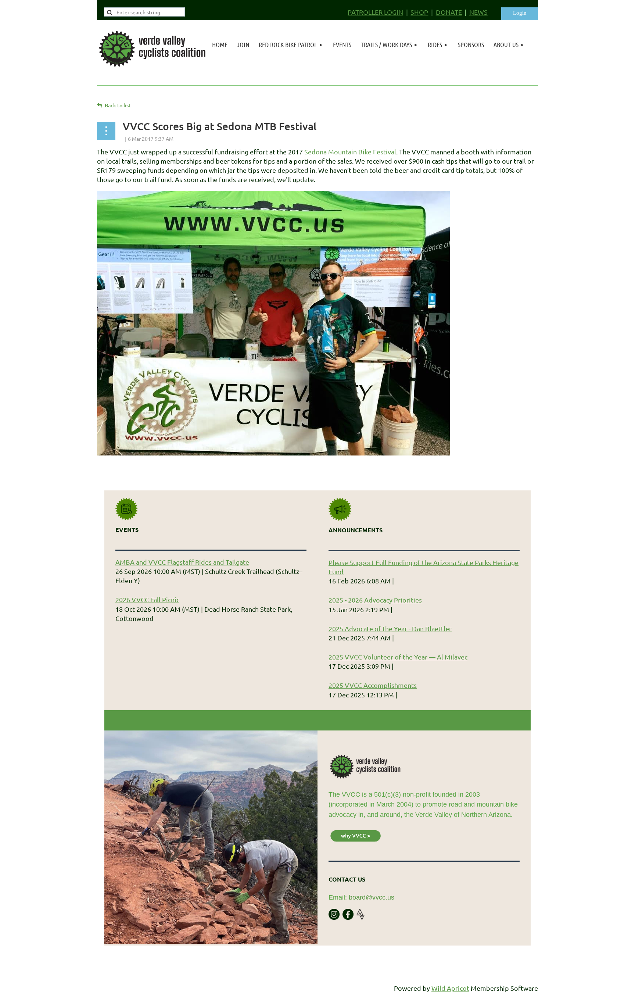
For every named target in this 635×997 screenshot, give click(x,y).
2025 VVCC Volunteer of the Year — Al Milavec (398, 657)
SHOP (419, 12)
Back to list (118, 105)
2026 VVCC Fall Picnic (147, 599)
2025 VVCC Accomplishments (373, 685)
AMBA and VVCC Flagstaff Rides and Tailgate (182, 562)
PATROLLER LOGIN (375, 12)
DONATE (449, 12)
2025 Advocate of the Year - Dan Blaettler (390, 628)
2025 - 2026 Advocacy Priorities (375, 600)
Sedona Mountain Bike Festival (350, 152)
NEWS (478, 12)
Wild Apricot (450, 988)
